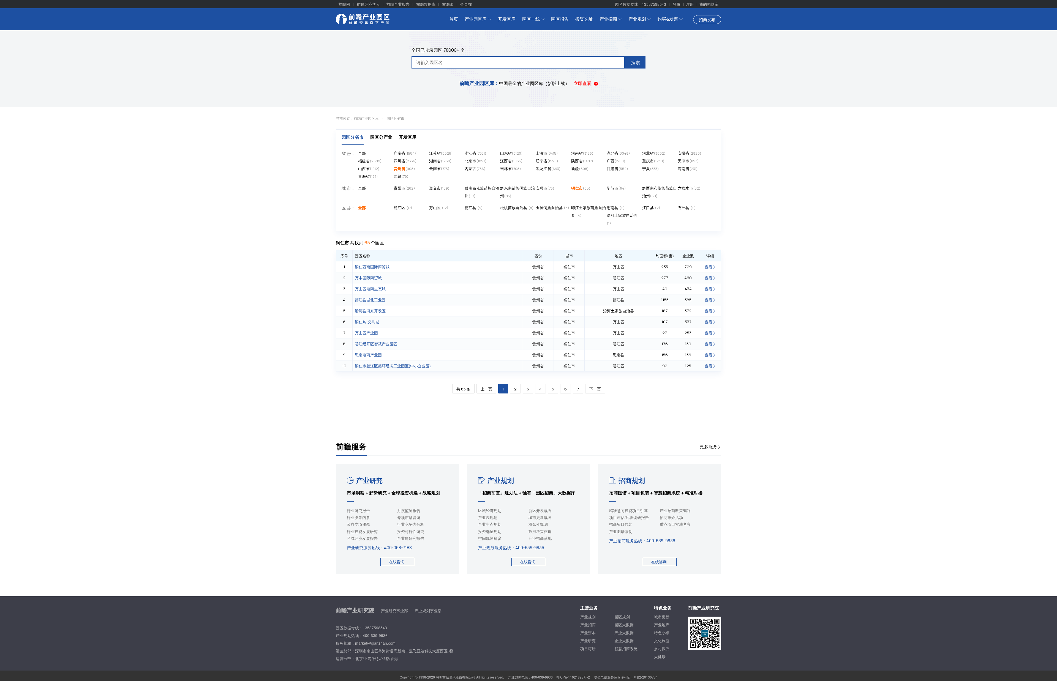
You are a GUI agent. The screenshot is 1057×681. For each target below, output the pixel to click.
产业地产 (661, 624)
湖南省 (440, 160)
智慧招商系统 (626, 648)
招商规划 (632, 480)
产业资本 (588, 632)
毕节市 (616, 188)
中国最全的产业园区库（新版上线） (514, 83)
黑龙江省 (548, 168)
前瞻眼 (448, 4)
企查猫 (466, 4)
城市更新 (661, 616)
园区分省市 (395, 118)
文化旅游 (661, 640)
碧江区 (403, 207)
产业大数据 (624, 632)
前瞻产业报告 (398, 4)
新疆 (580, 168)
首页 (453, 19)
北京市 (476, 160)
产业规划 (637, 19)
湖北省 (618, 153)
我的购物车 (708, 4)
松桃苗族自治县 (517, 207)
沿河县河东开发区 (370, 310)
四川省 (405, 160)
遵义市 (439, 188)
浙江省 (475, 153)
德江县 (474, 207)
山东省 (511, 153)
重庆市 (653, 160)
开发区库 (507, 19)
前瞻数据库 (425, 4)
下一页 (595, 389)
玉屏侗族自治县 (552, 207)
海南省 (688, 168)
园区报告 (560, 19)
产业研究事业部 (394, 610)
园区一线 (531, 19)
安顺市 (545, 188)
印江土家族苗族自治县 (588, 211)
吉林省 (510, 168)
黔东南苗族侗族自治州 (517, 191)
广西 (616, 160)
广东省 (406, 153)
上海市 (547, 153)
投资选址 (584, 19)
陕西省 (582, 160)
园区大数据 (624, 624)
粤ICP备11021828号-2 (573, 677)
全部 (362, 153)
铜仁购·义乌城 (367, 321)
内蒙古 (475, 168)
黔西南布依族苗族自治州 (659, 191)
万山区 (438, 207)
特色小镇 (661, 632)
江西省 (511, 160)
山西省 (369, 168)
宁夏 (650, 168)
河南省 (582, 153)
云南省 (439, 168)
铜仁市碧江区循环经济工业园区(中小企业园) (393, 365)
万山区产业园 (366, 332)
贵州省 (404, 168)
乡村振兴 (661, 648)
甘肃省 (617, 168)
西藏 (401, 176)
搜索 (635, 62)
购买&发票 (667, 19)
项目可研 (588, 648)
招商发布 (707, 19)
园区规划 (622, 616)
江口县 (651, 207)
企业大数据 (624, 640)
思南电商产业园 (368, 354)
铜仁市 (580, 188)
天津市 (688, 160)
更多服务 (708, 446)
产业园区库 (476, 19)
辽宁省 (547, 160)
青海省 (368, 176)
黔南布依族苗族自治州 (482, 191)
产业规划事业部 (428, 610)
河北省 (654, 153)
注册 (690, 4)
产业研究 (369, 480)
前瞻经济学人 (368, 4)
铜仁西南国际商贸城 (372, 266)
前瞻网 (344, 4)
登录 (676, 4)
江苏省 (441, 153)
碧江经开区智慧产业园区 (376, 343)
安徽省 (689, 153)
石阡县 (687, 207)
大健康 (660, 656)
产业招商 (608, 19)
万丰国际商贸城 (368, 277)
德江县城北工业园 (370, 299)
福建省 (370, 160)
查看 (708, 266)
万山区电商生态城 (370, 288)
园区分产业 (381, 137)
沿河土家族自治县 (622, 219)
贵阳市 (404, 188)
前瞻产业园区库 (366, 118)
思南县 (616, 207)
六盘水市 (689, 188)
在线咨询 (396, 561)
